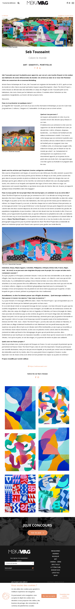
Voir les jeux (36, 533)
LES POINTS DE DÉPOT (19, 582)
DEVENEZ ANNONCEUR (55, 582)
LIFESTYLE (55, 573)
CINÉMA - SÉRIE (55, 562)
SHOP (56, 575)
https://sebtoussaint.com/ (38, 366)
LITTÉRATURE (56, 567)
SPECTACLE (56, 564)
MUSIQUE (55, 556)
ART (55, 559)
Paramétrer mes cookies (64, 595)
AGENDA (56, 554)
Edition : (19, 561)
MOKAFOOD (55, 570)
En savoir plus (64, 598)
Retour (5, 16)
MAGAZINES (55, 551)
